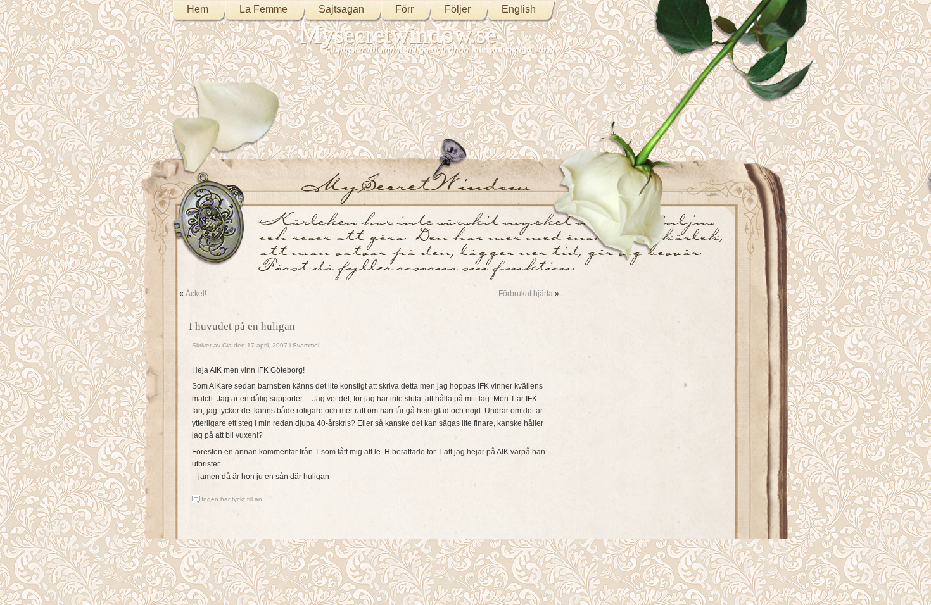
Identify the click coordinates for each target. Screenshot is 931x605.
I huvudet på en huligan (242, 326)
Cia (227, 345)
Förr (404, 9)
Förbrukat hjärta (525, 293)
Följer (458, 9)
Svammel (306, 345)
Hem (197, 9)
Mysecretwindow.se (398, 34)
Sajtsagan (341, 9)
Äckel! (196, 293)
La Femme (263, 9)
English (519, 9)
